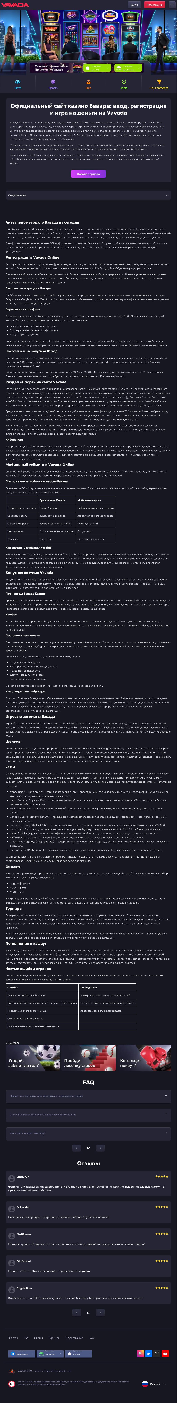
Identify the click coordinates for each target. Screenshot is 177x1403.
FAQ (91, 1338)
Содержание (74, 1338)
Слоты (13, 1338)
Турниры (54, 1338)
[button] (173, 42)
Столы (38, 1338)
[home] (15, 5)
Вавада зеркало (88, 174)
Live (26, 1338)
